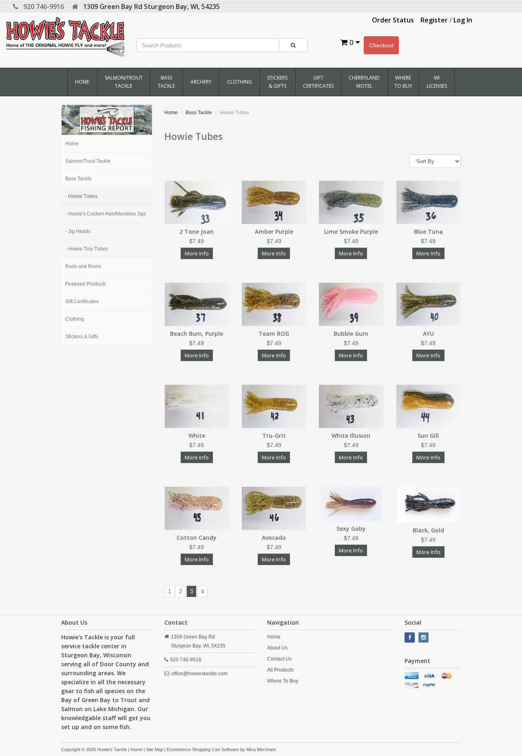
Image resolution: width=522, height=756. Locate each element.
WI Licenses (437, 81)
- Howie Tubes (81, 196)
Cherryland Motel (364, 81)
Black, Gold (428, 530)
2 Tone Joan (196, 231)
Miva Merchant (261, 749)
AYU (428, 333)
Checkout (381, 45)
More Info (197, 253)
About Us (277, 648)
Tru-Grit (274, 435)
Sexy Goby (351, 528)
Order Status (393, 20)
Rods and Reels (83, 266)
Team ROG (274, 333)
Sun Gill (428, 435)
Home (82, 81)
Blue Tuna (428, 231)
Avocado (274, 537)
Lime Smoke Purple (351, 231)
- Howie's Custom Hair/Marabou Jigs (105, 214)
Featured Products (85, 284)
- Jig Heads (78, 231)
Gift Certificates (318, 81)
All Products (280, 670)
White (196, 435)
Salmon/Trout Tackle (124, 81)
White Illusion (351, 435)
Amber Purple (274, 231)
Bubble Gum (351, 333)
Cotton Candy (197, 537)
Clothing (239, 81)
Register (434, 20)
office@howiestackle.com (199, 673)
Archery (201, 81)
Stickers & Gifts (277, 81)
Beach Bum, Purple (196, 333)
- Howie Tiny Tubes (86, 249)
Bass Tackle (166, 81)
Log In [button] (462, 20)
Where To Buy (403, 81)
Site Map (154, 749)
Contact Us (279, 659)
